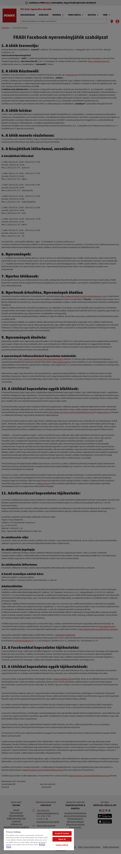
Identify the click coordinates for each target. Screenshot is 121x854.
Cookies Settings (62, 845)
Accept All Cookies (62, 833)
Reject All (62, 839)
